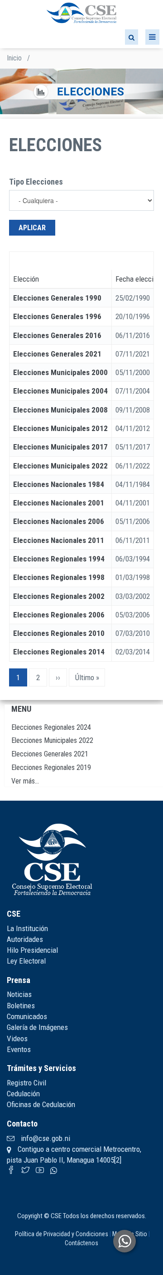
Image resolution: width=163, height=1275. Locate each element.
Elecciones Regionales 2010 (59, 633)
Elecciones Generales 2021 (57, 353)
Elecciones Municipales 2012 (60, 428)
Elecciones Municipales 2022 (60, 465)
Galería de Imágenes (37, 1027)
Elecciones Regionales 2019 (51, 767)
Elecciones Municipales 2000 (60, 372)
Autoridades (25, 939)
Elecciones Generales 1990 (57, 297)
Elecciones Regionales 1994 (59, 558)
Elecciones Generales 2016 (57, 335)
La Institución (27, 928)
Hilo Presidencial (32, 950)
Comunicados (27, 1016)
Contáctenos (81, 1243)
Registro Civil (26, 1082)
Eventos (19, 1049)
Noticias (19, 994)
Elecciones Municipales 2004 (60, 390)
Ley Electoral (26, 960)
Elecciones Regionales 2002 (59, 596)
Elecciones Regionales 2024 (51, 727)
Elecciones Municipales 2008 (60, 409)
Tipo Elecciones (36, 181)
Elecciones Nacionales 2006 (58, 521)
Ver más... (25, 781)
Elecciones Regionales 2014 (59, 651)
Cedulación (23, 1093)
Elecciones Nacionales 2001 (58, 502)
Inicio (14, 58)
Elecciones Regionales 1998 (59, 577)
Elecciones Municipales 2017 (60, 446)
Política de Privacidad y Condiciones (61, 1234)
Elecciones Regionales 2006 (59, 614)
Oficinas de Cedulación (41, 1104)
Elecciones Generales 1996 (57, 316)
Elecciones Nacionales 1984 (58, 484)
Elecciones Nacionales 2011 (58, 540)
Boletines (21, 1005)
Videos (17, 1038)
